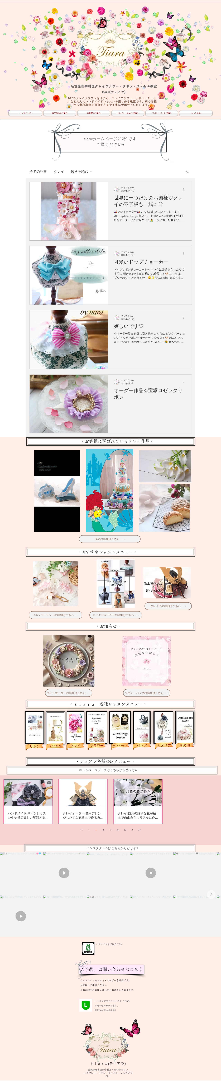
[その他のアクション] (185, 189)
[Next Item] (211, 894)
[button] (187, 172)
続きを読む (79, 171)
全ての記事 (38, 171)
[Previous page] (89, 830)
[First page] (81, 830)
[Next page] (132, 830)
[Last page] (139, 830)
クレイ (59, 171)
